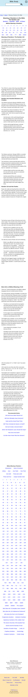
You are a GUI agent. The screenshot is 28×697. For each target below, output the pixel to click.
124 (12, 537)
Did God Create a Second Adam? (14, 427)
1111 (24, 594)
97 (24, 522)
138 (20, 542)
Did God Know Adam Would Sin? (14, 415)
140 (3, 545)
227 (16, 562)
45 (7, 499)
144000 (7, 605)
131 (16, 539)
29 (16, 491)
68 (3, 511)
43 (24, 496)
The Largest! (20, 605)
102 (20, 525)
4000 (11, 602)
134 (3, 542)
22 (14, 30)
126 (20, 537)
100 (12, 525)
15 (21, 28)
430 (20, 577)
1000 (22, 591)
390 (12, 574)
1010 (14, 594)
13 (14, 28)
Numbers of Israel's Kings (10, 628)
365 (25, 571)
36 (20, 494)
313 (8, 568)
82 (12, 517)
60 (20, 505)
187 (3, 557)
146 (3, 548)
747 (25, 585)
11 (6, 28)
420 (12, 577)
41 (16, 496)
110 (3, 531)
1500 (14, 600)
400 (16, 574)
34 (12, 494)
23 (16, 488)
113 (16, 531)
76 (12, 514)
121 (25, 534)
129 (8, 539)
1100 (19, 594)
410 (25, 574)
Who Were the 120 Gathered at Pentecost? (14, 611)
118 (12, 534)
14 (17, 28)
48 (20, 499)
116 (3, 534)
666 (8, 585)
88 (12, 519)
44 (3, 499)
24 (17, 30)
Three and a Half (17, 474)
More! (24, 34)
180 (25, 554)
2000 (19, 600)
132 (20, 539)
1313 (9, 600)
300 (20, 565)
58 (12, 505)
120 (20, 534)
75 (7, 514)
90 (20, 519)
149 (16, 548)
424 (16, 577)
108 (20, 528)
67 (24, 508)
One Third (23, 471)
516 (5, 582)
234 (3, 565)
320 (20, 568)
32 (3, 494)
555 (11, 34)
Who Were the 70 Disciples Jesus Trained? (14, 608)
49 (24, 499)
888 (20, 34)
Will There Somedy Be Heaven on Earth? (14, 424)
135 (8, 542)
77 (17, 32)
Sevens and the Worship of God (14, 625)
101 (16, 525)
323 (3, 571)
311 (3, 568)
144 (20, 545)
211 (25, 557)
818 (20, 588)
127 (25, 537)
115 (25, 531)
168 (12, 554)
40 (9, 32)
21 (10, 30)
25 (21, 30)
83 (16, 517)
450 (8, 580)
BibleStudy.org (14, 689)
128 (3, 539)
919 (14, 591)
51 (7, 502)
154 (12, 551)
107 (16, 528)
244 (8, 565)
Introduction (8, 468)
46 (12, 499)
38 (3, 496)
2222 (24, 600)
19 (3, 30)
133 (25, 539)
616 (3, 585)
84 (20, 517)
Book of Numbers (18, 468)
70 (13, 32)
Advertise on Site (14, 685)
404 (20, 574)
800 (8, 588)
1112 (4, 597)
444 (7, 34)
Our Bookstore (16, 680)
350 (20, 571)
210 (20, 557)
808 (12, 588)
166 (8, 554)
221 (20, 559)
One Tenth (15, 471)
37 (24, 494)
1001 (4, 594)
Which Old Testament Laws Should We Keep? (14, 429)
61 (24, 505)
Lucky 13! (21, 628)
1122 (9, 597)
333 (3, 34)
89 (16, 519)
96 (20, 522)
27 (7, 491)
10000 (21, 602)
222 (25, 32)
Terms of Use (10, 682)
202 (12, 557)
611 (18, 582)
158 (25, 551)
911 (9, 591)
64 (12, 508)
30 (2, 32)
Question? (5, 21)
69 (7, 511)
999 (18, 591)
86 (3, 519)
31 (24, 491)
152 (3, 551)
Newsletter (12, 21)
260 (16, 565)
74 (3, 514)
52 (12, 502)
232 (21, 562)
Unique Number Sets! (19, 476)
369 (8, 574)
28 (12, 491)
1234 (4, 600)
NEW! (17, 21)
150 (20, 548)
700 (12, 585)
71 (16, 511)
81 (7, 517)
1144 (14, 597)
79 (24, 514)
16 (12, 485)
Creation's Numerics (9, 634)
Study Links (7, 677)
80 (3, 517)
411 (3, 577)
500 (20, 580)
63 (7, 508)
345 (16, 571)
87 (7, 519)
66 (20, 508)
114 (20, 531)
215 (8, 559)
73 (24, 511)
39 (7, 496)
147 (8, 548)
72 (20, 511)
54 (20, 502)
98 (3, 525)
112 (12, 531)
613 (23, 582)
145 (25, 545)
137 (16, 542)
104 (3, 528)
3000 (6, 602)
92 (3, 522)
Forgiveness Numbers (8, 617)
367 (3, 574)
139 (25, 542)
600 (14, 582)
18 (20, 485)
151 (25, 548)
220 (16, 559)
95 (16, 522)
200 (8, 557)
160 (3, 554)
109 (25, 528)
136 (12, 542)
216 (12, 559)
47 (16, 499)
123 (8, 537)
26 (25, 30)
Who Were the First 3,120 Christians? (14, 614)
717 (20, 585)
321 (25, 568)
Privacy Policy (18, 682)
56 (3, 505)
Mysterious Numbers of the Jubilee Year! (14, 620)
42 (20, 496)
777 (16, 34)
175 (20, 554)
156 (20, 551)
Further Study (20, 634)
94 (12, 522)
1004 (9, 594)
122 (3, 537)
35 (16, 494)
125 (16, 537)
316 (12, 568)
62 (3, 508)
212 (3, 559)
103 (25, 525)
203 (16, 557)
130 (12, 539)
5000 (16, 602)
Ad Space (22, 21)
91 (24, 519)
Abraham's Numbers (20, 617)
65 (16, 508)
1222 (23, 597)
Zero (9, 471)
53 (16, 502)
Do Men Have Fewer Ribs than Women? (14, 435)
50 (3, 502)
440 (25, 577)
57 (7, 505)
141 (8, 545)
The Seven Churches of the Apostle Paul (14, 622)
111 (21, 32)
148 (12, 548)
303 (25, 565)
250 (12, 565)
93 (7, 522)
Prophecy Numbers (10, 631)
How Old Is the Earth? (14, 432)
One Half (8, 474)
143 (16, 545)
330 (8, 571)
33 (6, 32)
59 (16, 505)
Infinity (4, 471)
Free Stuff (14, 677)
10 (3, 28)
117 (8, 534)
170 (16, 554)
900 (5, 591)
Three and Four (7, 476)
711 (16, 585)
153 (8, 551)
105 (8, 528)
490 (16, 580)
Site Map (22, 677)
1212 (19, 597)
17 (25, 28)
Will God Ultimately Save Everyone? (14, 418)
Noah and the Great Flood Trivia (14, 421)
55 (24, 502)
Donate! (23, 680)
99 (7, 525)
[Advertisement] (14, 10)
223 (7, 562)
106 (12, 528)
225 (12, 562)
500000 (13, 605)
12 (10, 28)
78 (20, 514)
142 (12, 545)
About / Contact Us (7, 680)
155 (16, 551)
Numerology (20, 631)
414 (8, 577)
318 (16, 568)
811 (16, 588)
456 (12, 580)
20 (6, 30)
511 (25, 580)
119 (16, 534)
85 (24, 517)
